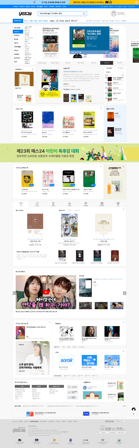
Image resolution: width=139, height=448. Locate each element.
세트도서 (77, 210)
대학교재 (27, 52)
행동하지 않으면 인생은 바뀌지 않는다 (82, 263)
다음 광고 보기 (125, 16)
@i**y (74, 375)
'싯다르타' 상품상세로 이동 (115, 100)
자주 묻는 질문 (113, 433)
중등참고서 (27, 61)
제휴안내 (64, 421)
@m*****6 (80, 375)
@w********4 (67, 375)
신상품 (31, 21)
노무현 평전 (24, 189)
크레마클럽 (17, 46)
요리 (26, 47)
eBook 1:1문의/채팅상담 (118, 430)
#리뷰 (63, 347)
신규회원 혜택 (18, 393)
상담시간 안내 (121, 433)
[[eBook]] (27, 178)
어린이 (26, 41)
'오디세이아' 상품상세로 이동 (115, 89)
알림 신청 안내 (36, 394)
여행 (26, 39)
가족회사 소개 (120, 421)
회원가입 (106, 6)
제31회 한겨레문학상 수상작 (72, 71)
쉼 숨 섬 (44, 132)
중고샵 (16, 39)
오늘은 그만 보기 (75, 52)
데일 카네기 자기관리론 (97, 263)
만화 (26, 37)
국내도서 (16, 31)
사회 (26, 32)
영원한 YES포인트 (19, 389)
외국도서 (16, 35)
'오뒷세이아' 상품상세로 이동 (115, 84)
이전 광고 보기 (124, 16)
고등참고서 (27, 63)
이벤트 (35, 21)
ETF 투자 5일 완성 (26, 132)
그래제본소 (18, 69)
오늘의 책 (66, 68)
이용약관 (26, 421)
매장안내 (45, 21)
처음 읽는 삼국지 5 (69, 241)
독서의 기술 (45, 189)
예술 (26, 30)
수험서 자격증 (28, 57)
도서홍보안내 (51, 421)
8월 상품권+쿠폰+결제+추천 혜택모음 (60, 406)
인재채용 (20, 421)
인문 (26, 28)
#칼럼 (68, 347)
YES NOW (17, 28)
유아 (26, 43)
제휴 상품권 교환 (53, 391)
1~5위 (106, 75)
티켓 (15, 61)
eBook (16, 43)
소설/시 (26, 27)
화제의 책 (22, 168)
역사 (28, 28)
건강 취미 (27, 50)
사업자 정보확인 (63, 431)
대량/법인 (123, 21)
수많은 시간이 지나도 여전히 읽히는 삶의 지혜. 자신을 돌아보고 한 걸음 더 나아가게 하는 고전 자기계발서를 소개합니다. (32, 256)
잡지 (28, 39)
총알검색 (34, 391)
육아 (28, 47)
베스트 (26, 21)
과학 (28, 32)
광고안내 (58, 421)
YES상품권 (52, 393)
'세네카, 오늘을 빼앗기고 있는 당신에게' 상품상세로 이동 (115, 79)
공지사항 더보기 (124, 406)
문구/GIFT (17, 58)
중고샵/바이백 (18, 394)
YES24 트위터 (111, 421)
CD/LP (16, 50)
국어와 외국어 (28, 54)
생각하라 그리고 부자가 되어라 (115, 263)
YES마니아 (52, 389)
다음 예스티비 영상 (124, 293)
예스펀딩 (61, 21)
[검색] (84, 13)
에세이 (30, 27)
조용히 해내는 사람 (35, 241)
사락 (57, 21)
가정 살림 (27, 48)
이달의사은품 (104, 21)
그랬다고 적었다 (87, 189)
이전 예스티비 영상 (14, 293)
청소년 (26, 45)
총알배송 (34, 389)
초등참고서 (27, 59)
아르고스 (66, 84)
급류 (94, 282)
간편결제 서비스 (36, 398)
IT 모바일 (27, 56)
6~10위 (110, 75)
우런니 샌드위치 (87, 132)
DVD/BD (16, 54)
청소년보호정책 (43, 421)
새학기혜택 (89, 21)
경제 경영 (27, 34)
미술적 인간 (18, 88)
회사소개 (15, 421)
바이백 (40, 21)
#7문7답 (74, 347)
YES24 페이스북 (108, 421)
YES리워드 (72, 392)
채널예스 (58, 323)
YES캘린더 (72, 387)
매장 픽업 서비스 (36, 393)
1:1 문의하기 (104, 433)
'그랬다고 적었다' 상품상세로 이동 (115, 94)
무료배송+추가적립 (20, 391)
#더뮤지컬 (81, 347)
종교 (28, 30)
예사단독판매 (96, 21)
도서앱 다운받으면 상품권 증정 (87, 406)
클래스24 (67, 21)
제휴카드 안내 (18, 396)
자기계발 (27, 36)
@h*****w (87, 375)
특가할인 (111, 21)
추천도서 (117, 21)
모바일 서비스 (35, 396)
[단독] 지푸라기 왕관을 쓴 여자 (71, 189)
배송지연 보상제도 (72, 397)
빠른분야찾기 (18, 20)
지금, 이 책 (19, 109)
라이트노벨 (30, 37)
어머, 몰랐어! (66, 132)
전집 (28, 43)
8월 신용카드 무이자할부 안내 (33, 406)
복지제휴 (70, 421)
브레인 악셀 (103, 241)
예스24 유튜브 (20, 271)
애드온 (17, 398)
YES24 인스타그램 (113, 421)
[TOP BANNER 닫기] (136, 2)
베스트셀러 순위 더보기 (123, 75)
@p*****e (94, 375)
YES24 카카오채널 (106, 421)
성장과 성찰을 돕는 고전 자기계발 (28, 252)
